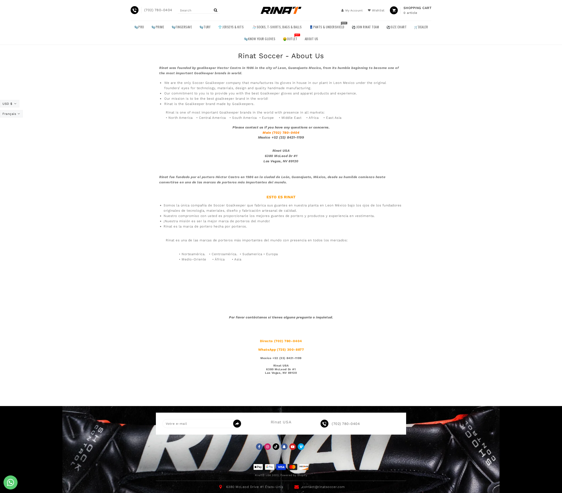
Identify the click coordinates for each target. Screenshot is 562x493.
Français (9, 114)
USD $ (7, 103)
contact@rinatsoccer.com (323, 487)
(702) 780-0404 (346, 423)
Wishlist (378, 10)
